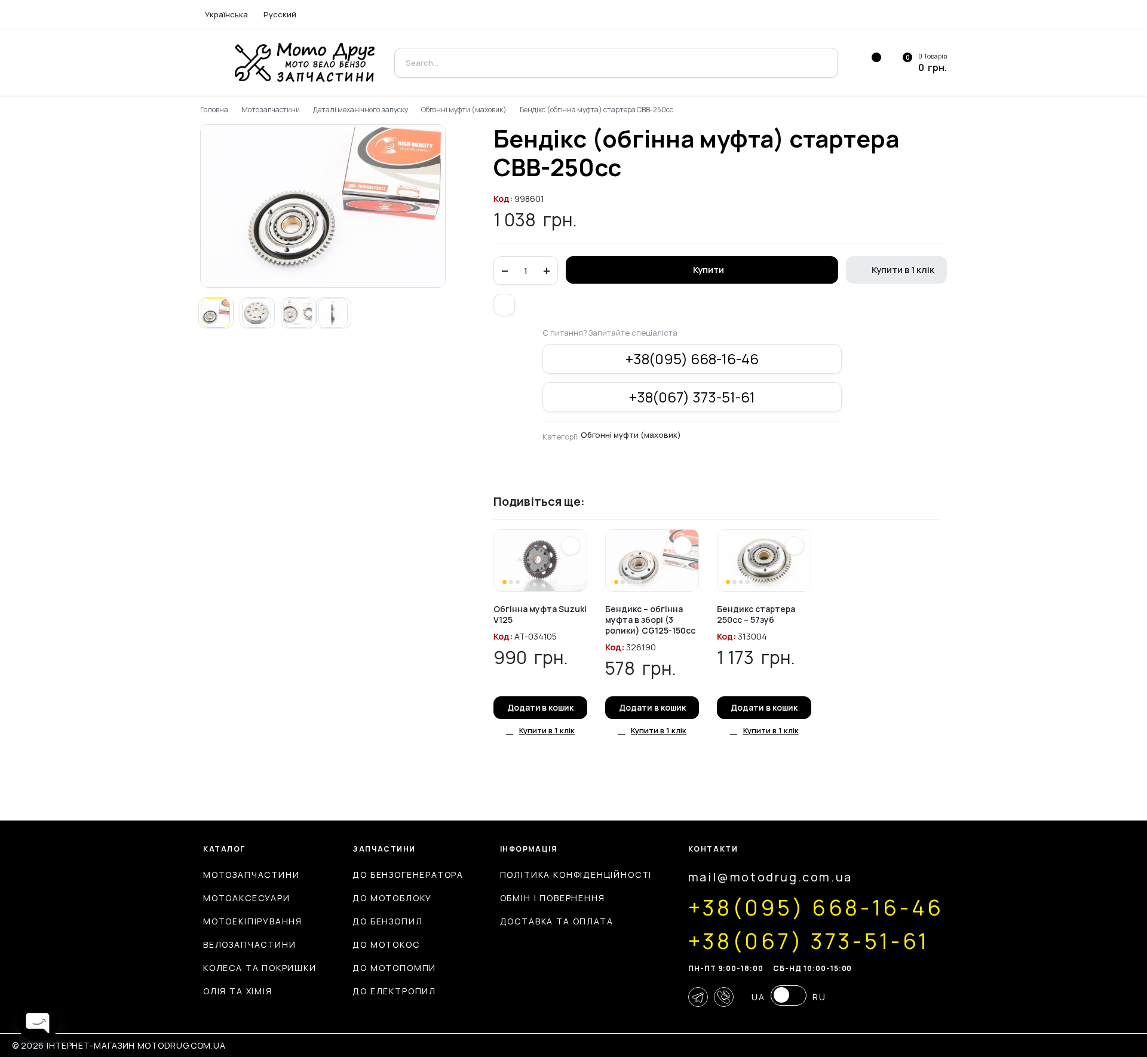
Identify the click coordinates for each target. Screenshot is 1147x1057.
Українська (226, 14)
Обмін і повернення (552, 898)
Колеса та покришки (260, 967)
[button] (504, 304)
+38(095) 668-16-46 (692, 358)
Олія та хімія (237, 991)
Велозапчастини (249, 944)
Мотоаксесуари (246, 898)
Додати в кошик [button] (540, 707)
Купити (708, 269)
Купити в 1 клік (903, 269)
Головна (214, 110)
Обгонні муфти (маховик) (464, 110)
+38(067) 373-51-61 (692, 397)
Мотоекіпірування (252, 921)
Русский (279, 14)
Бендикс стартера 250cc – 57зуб (756, 614)
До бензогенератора (408, 874)
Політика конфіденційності (576, 874)
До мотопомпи (394, 967)
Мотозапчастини (270, 110)
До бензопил (387, 921)
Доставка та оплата (557, 921)
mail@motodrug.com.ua (770, 877)
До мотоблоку (392, 898)
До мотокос (385, 944)
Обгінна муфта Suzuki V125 (540, 614)
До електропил (394, 991)
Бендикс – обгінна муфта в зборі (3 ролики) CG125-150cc (650, 619)
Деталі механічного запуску (360, 110)
